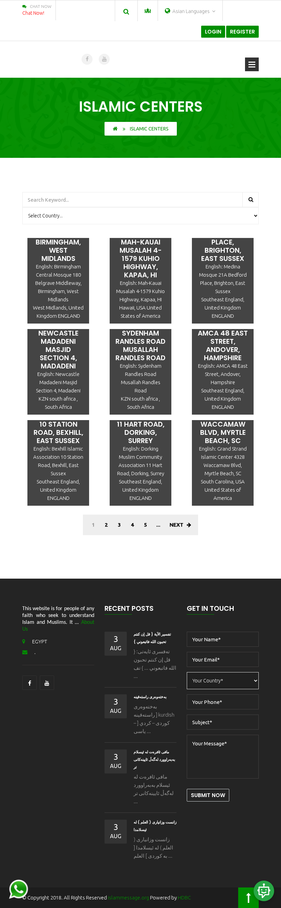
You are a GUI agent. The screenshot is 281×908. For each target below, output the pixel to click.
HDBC (184, 897)
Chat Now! (33, 13)
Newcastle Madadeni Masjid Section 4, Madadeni (58, 349)
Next (176, 525)
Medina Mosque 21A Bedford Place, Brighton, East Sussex (222, 238)
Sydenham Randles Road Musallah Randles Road (140, 345)
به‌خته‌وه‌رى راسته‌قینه (150, 696)
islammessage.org (128, 897)
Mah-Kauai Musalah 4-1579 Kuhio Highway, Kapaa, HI (141, 258)
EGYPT (39, 641)
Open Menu (252, 64)
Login (213, 31)
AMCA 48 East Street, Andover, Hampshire (223, 345)
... (158, 525)
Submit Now (208, 795)
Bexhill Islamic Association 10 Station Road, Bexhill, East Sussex (58, 420)
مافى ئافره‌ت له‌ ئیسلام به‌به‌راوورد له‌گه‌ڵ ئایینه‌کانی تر (154, 759)
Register (242, 31)
